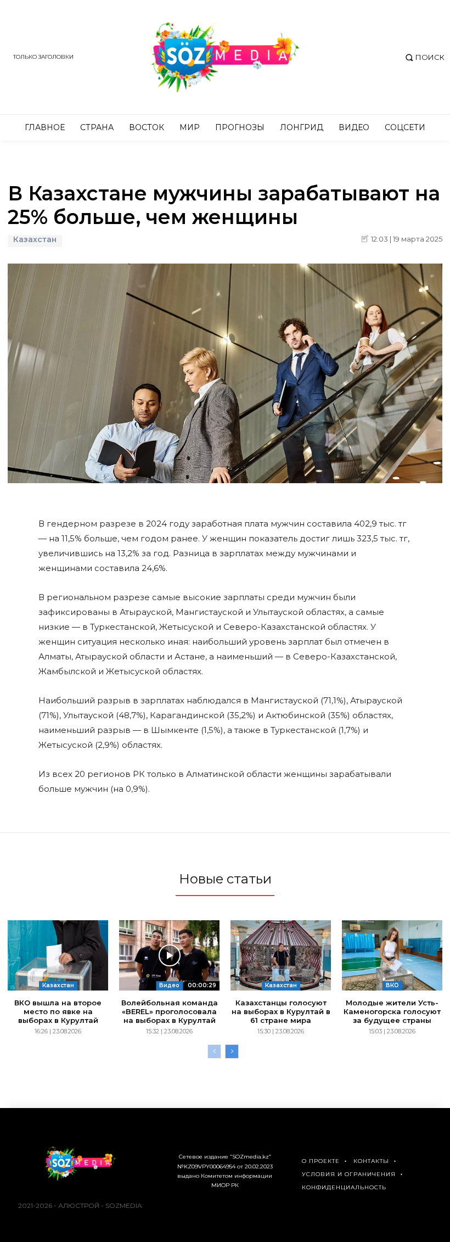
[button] (423, 57)
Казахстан (35, 239)
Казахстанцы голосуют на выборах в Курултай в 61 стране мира (281, 1011)
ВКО (392, 985)
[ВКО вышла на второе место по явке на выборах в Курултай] (58, 955)
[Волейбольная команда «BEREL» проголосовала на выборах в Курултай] (169, 955)
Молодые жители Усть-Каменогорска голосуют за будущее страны (392, 1011)
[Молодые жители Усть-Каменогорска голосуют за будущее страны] (392, 955)
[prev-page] (214, 1051)
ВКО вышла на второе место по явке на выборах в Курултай (58, 1011)
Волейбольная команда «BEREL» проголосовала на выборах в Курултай (169, 1011)
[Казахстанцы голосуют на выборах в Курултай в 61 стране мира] (280, 955)
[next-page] (232, 1051)
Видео (169, 985)
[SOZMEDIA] (225, 57)
